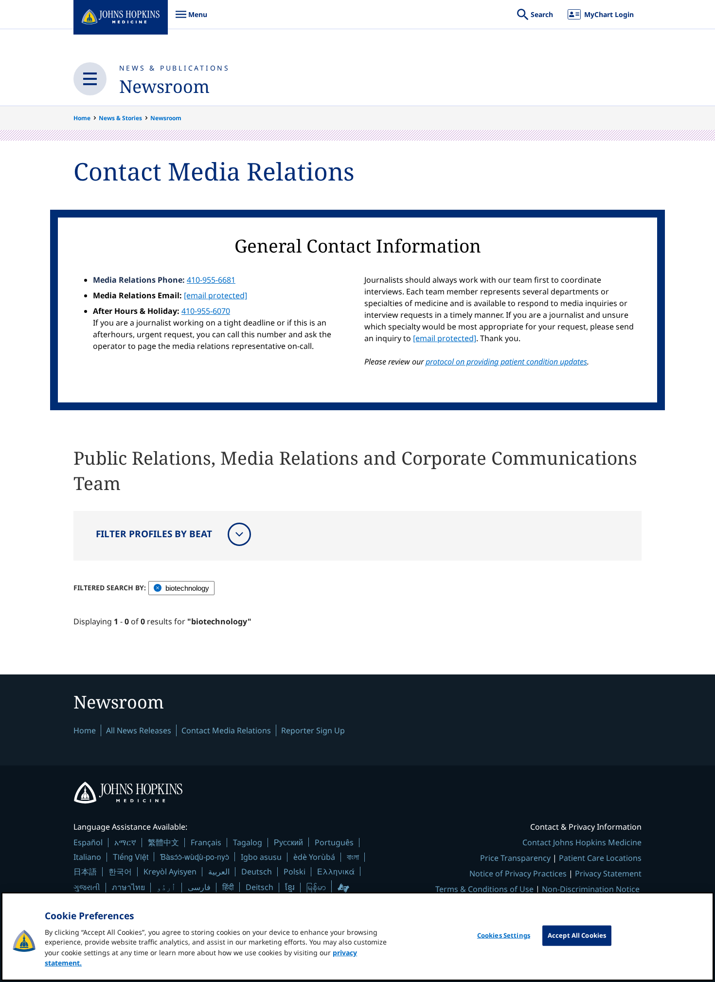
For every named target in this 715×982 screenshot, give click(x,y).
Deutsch (256, 871)
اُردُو (166, 887)
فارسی (199, 887)
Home (81, 118)
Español (88, 842)
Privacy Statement (608, 873)
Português (334, 842)
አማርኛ (125, 842)
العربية (219, 871)
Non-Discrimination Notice (591, 889)
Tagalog (247, 842)
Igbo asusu (261, 857)
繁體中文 (163, 842)
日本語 (85, 871)
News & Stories (120, 118)
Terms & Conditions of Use (484, 889)
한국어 (120, 871)
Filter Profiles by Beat (154, 533)
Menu (191, 19)
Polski (294, 871)
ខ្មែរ (290, 887)
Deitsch (259, 887)
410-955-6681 (211, 279)
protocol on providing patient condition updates (506, 361)
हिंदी (228, 886)
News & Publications (174, 68)
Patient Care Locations (600, 858)
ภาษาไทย (128, 887)
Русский (288, 842)
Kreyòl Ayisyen (170, 871)
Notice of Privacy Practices (518, 873)
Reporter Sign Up (313, 730)
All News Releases (138, 730)
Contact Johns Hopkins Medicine (582, 842)
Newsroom (164, 86)
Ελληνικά (336, 871)
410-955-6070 (205, 311)
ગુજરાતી (86, 887)
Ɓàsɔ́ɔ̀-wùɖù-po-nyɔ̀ (194, 856)
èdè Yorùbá (314, 857)
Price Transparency (515, 858)
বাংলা (353, 857)
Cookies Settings (503, 935)
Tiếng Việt (130, 856)
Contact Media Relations (226, 730)
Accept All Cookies (577, 935)
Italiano (87, 857)
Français (206, 842)
